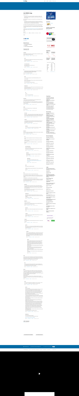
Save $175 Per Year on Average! (50, 217)
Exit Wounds (25, 45)
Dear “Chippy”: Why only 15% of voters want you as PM (50, 132)
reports (27, 14)
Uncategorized (25, 40)
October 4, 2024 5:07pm (34, 260)
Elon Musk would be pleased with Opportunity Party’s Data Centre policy (51, 169)
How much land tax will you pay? (50, 127)
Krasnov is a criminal (48, 185)
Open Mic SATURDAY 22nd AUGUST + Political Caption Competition (50, 183)
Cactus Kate (47, 207)
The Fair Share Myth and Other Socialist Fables (50, 181)
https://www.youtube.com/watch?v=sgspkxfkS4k (30, 317)
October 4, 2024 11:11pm (36, 198)
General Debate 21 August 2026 (50, 123)
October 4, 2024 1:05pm (34, 104)
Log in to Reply (28, 61)
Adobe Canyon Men (48, 172)
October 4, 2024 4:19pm (35, 222)
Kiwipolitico (47, 173)
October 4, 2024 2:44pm (36, 150)
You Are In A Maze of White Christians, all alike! (49, 178)
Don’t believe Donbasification (49, 137)
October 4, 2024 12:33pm (35, 61)
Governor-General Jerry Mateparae (28, 46)
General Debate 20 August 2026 (50, 130)
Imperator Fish (47, 202)
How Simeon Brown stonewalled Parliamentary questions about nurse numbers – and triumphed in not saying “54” (50, 175)
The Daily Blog (47, 184)
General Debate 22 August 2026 (50, 97)
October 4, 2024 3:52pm (36, 216)
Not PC (47, 186)
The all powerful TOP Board (49, 125)
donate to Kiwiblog (51, 23)
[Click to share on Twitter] (26, 38)
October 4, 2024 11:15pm (36, 318)
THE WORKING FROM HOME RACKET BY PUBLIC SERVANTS (51, 199)
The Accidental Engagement (49, 201)
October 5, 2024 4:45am (36, 128)
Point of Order (47, 177)
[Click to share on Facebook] (25, 38)
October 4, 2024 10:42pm (36, 311)
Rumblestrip (47, 145)
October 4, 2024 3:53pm (35, 83)
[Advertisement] (33, 328)
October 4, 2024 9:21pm (35, 284)
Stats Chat (47, 191)
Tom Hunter (24, 52)
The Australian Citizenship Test (28, 44)
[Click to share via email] (23, 38)
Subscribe (53, 39)
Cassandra (25, 119)
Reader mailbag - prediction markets (50, 195)
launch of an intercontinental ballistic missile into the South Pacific (32, 28)
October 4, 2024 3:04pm (35, 205)
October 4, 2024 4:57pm (34, 162)
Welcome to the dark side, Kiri (50, 120)
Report (31, 61)
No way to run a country (49, 187)
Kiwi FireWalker (48, 212)
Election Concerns (48, 189)
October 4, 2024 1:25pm (34, 110)
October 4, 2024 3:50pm (35, 123)
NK (23, 69)
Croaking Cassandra (48, 198)
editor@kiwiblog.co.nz (26, 346)
